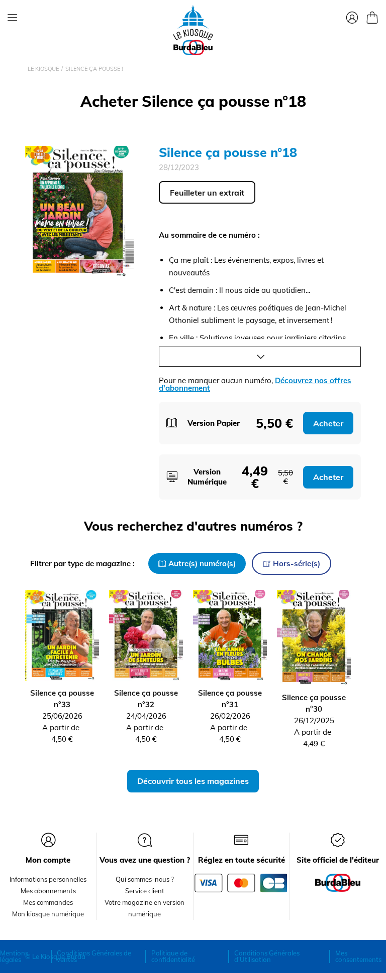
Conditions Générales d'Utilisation (267, 956)
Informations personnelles (48, 879)
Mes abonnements (48, 891)
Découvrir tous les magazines (193, 781)
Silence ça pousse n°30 (314, 703)
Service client (144, 891)
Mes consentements (358, 956)
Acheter (328, 423)
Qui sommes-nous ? (145, 879)
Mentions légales (14, 956)
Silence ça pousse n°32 (146, 698)
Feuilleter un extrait (207, 193)
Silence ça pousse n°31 (230, 698)
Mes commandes (48, 902)
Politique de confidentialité (173, 956)
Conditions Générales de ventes (94, 956)
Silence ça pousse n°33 (62, 698)
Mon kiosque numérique (48, 914)
